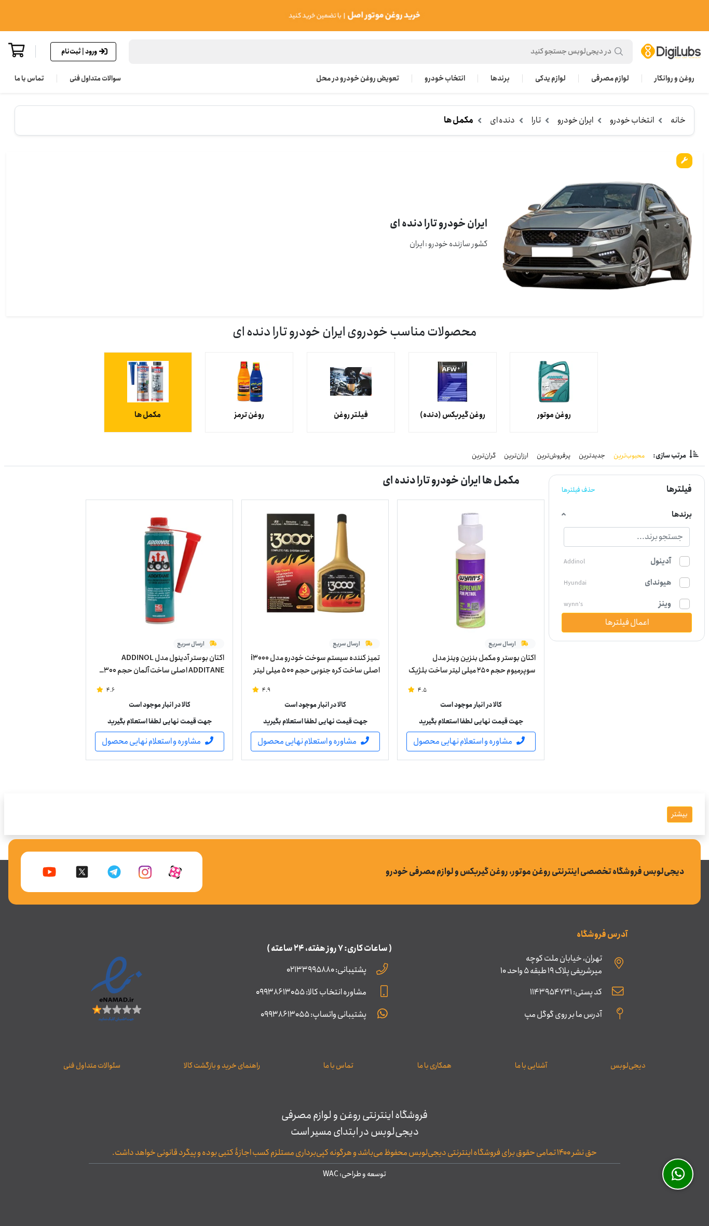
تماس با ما (29, 78)
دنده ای (502, 120)
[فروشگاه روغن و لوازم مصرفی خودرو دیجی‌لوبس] (671, 51)
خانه (678, 120)
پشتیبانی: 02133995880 (326, 969)
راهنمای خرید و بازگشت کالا (222, 1065)
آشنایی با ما (531, 1065)
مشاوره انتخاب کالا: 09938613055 (311, 992)
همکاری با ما (434, 1065)
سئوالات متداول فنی (91, 1065)
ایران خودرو (575, 120)
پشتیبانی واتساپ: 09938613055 (313, 1014)
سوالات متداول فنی (95, 78)
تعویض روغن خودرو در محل (357, 78)
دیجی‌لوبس (628, 1065)
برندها (500, 78)
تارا (536, 120)
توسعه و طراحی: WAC (354, 1174)
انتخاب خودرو (445, 78)
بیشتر (680, 814)
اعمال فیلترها (627, 622)
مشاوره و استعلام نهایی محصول (462, 741)
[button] (381, 51)
